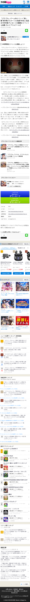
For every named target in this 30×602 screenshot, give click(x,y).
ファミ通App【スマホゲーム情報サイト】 (10, 10)
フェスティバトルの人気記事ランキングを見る (11, 405)
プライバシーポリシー (7, 591)
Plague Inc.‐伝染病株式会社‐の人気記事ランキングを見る (13, 420)
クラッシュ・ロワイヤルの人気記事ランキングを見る (12, 426)
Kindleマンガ (21, 248)
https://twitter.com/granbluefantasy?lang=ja (17, 214)
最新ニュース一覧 (26, 10)
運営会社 (21, 589)
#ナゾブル (18, 130)
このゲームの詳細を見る (15, 186)
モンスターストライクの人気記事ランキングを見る (12, 434)
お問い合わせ (9, 589)
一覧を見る (26, 244)
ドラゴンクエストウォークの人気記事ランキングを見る (13, 397)
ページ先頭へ (25, 584)
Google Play (15, 200)
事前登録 (10, 13)
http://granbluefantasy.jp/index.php (15, 211)
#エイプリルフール (17, 102)
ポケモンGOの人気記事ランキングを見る (10, 441)
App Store (15, 194)
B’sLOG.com (14, 592)
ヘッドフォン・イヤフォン (8, 248)
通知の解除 (16, 591)
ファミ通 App (6, 2)
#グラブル (9, 102)
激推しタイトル (18, 13)
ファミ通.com (23, 591)
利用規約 (15, 589)
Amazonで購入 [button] (6, 273)
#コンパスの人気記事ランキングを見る (9, 388)
